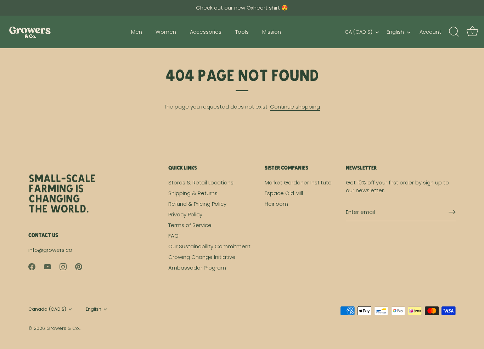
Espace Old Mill (284, 193)
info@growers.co (50, 250)
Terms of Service (190, 225)
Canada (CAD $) (47, 309)
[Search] (454, 32)
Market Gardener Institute (298, 182)
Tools (242, 31)
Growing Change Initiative (202, 257)
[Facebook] (31, 266)
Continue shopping (295, 106)
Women (166, 31)
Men (136, 31)
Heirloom (276, 203)
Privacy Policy (185, 214)
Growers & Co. (63, 328)
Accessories (205, 31)
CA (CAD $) (358, 32)
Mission (271, 31)
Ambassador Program (197, 267)
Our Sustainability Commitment (209, 246)
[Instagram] (63, 266)
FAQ (173, 235)
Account (430, 31)
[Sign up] (452, 212)
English (395, 32)
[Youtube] (47, 266)
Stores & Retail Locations (200, 182)
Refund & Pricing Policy (197, 203)
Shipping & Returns (193, 193)
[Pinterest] (78, 266)
